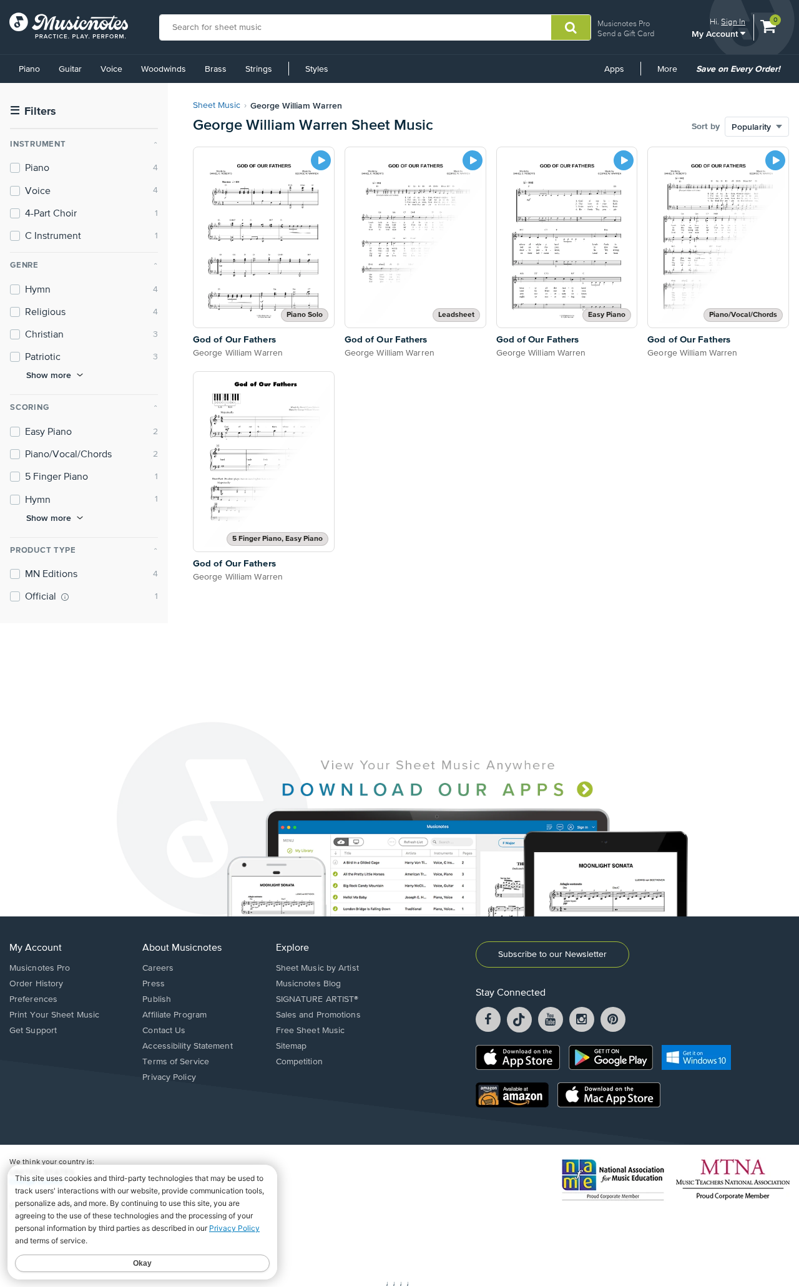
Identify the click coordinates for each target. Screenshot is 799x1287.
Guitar (70, 69)
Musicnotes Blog (308, 983)
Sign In (733, 21)
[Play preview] (321, 160)
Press (153, 983)
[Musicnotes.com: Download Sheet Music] (68, 25)
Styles (316, 69)
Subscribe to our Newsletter (552, 954)
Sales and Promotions (318, 1015)
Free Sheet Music (310, 1030)
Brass (216, 69)
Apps (614, 69)
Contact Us (163, 1030)
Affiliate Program (174, 1015)
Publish (156, 999)
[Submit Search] (571, 27)
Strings (258, 69)
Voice (111, 69)
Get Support (33, 1030)
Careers (158, 968)
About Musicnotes (182, 948)
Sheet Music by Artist (317, 968)
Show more (48, 375)
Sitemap (291, 1046)
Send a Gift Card (625, 33)
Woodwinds (163, 69)
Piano (29, 69)
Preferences (33, 999)
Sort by (706, 126)
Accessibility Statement (187, 1046)
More (672, 73)
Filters (33, 111)
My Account (716, 33)
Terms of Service (175, 1061)
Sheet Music (216, 105)
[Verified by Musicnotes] (65, 597)
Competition (299, 1061)
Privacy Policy (168, 1077)
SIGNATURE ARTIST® (317, 999)
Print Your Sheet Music (54, 1015)
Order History (36, 983)
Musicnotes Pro (623, 23)
